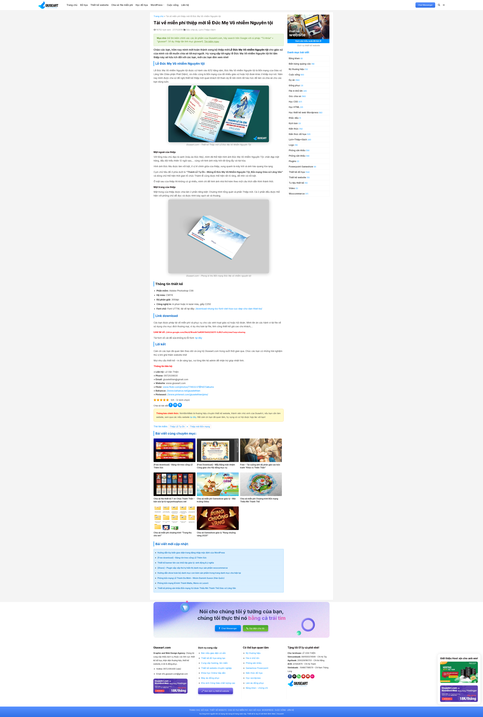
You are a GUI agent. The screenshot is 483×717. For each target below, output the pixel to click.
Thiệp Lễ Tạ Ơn (177, 426)
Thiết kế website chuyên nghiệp (216, 668)
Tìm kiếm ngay (211, 41)
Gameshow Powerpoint (257, 668)
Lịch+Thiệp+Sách (207, 29)
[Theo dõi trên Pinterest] (303, 676)
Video (292, 188)
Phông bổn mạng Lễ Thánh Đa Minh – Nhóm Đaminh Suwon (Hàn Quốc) (190, 578)
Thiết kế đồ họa (297, 172)
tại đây (198, 338)
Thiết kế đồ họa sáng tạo (213, 658)
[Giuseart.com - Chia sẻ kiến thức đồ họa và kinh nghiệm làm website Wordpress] (50, 5)
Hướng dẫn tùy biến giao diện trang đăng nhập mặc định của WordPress (191, 552)
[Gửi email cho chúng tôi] (294, 676)
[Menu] (444, 5)
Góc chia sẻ (191, 29)
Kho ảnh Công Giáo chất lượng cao (218, 683)
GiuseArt (280, 714)
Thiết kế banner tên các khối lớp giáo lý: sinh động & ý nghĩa (185, 562)
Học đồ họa (142, 5)
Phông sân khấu (297, 150)
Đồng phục (294, 85)
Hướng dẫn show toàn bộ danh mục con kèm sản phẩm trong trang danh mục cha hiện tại (199, 573)
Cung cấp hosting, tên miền (214, 663)
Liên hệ (185, 5)
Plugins (292, 161)
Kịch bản (293, 123)
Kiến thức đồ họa (297, 134)
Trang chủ (72, 5)
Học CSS (293, 101)
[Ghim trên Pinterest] (180, 405)
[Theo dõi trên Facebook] (290, 676)
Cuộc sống (172, 5)
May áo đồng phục (210, 678)
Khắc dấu (293, 118)
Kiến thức (293, 128)
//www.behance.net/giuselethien (183, 390)
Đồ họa (84, 5)
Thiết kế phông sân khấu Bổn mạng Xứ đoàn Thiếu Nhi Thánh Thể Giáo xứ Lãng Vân (196, 588)
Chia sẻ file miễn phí (122, 5)
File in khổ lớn (296, 91)
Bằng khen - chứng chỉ (257, 688)
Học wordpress (253, 678)
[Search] (439, 5)
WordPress (157, 5)
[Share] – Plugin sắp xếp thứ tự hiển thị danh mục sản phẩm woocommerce (192, 568)
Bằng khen (294, 58)
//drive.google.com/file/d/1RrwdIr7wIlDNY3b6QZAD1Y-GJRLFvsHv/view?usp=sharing (205, 332)
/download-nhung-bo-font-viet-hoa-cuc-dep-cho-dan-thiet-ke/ (228, 308)
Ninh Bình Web (269, 714)
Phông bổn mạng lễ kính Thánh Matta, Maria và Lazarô (182, 583)
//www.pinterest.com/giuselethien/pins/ (187, 394)
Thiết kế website (99, 5)
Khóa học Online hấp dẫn (213, 673)
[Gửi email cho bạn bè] (175, 405)
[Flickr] (312, 676)
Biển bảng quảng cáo (300, 64)
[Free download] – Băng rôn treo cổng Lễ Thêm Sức (182, 557)
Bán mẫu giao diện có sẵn (213, 653)
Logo (291, 145)
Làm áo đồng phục (255, 683)
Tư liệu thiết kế (296, 183)
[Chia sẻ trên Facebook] (171, 405)
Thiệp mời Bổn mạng (200, 426)
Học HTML (294, 107)
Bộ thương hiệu (296, 69)
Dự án (292, 80)
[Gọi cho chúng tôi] (299, 676)
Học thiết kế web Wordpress (303, 112)
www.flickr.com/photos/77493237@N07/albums (188, 387)
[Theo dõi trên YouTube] (308, 676)
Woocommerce (297, 193)
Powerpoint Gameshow (301, 166)
